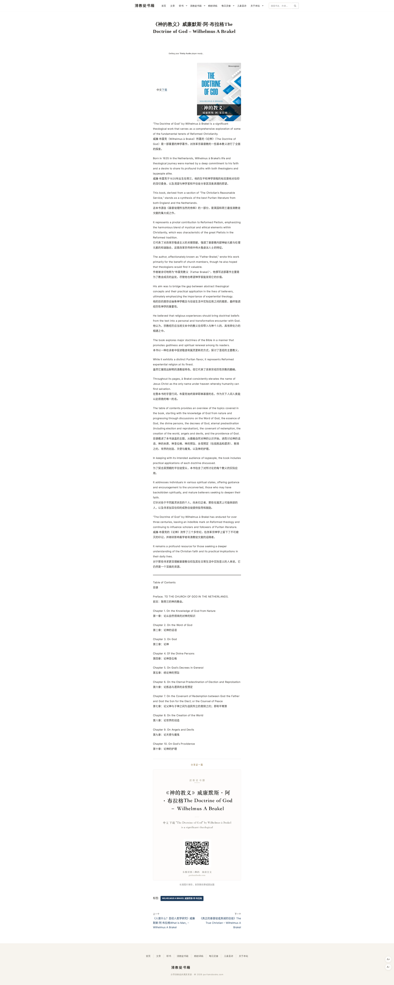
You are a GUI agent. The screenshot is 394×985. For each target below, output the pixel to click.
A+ (388, 959)
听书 (169, 956)
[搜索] (295, 6)
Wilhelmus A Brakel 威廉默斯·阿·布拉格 (182, 898)
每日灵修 (213, 956)
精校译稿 (212, 5)
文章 (172, 5)
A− (388, 967)
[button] (186, 5)
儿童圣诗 (241, 5)
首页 (163, 5)
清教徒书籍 (182, 956)
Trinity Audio (185, 53)
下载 (164, 89)
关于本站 (243, 956)
